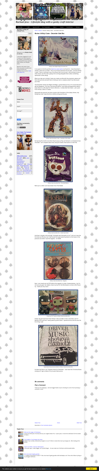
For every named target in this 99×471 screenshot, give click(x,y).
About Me (20, 27)
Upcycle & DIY (36, 27)
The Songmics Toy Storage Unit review (33, 439)
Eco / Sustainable (46, 27)
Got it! (91, 469)
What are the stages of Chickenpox (32, 432)
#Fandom (19, 160)
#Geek (40, 30)
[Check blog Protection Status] (21, 128)
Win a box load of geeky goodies (31, 454)
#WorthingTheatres (27, 170)
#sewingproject (24, 165)
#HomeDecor (21, 161)
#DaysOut (20, 164)
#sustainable (19, 174)
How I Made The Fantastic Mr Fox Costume (24, 133)
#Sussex (29, 164)
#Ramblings (20, 162)
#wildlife (27, 173)
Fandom (61, 27)
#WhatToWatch (27, 171)
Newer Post (37, 422)
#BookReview (22, 156)
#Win (18, 170)
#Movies (19, 168)
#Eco (18, 167)
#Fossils (21, 171)
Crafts (28, 27)
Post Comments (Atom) (46, 425)
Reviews (77, 27)
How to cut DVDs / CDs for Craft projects (34, 446)
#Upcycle (27, 168)
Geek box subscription (57, 69)
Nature (55, 27)
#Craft (19, 158)
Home (36, 30)
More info (48, 469)
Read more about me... (24, 71)
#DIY (27, 158)
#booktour (19, 173)
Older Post (79, 422)
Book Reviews (70, 27)
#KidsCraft (26, 167)
